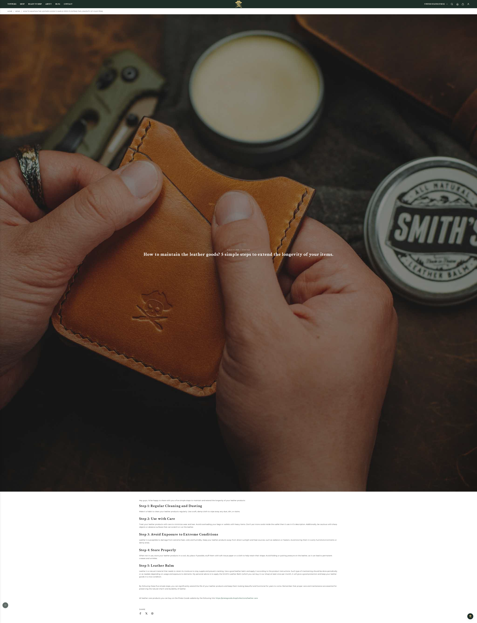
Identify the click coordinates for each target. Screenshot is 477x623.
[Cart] (463, 4)
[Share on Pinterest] (152, 614)
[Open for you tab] (470, 616)
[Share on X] (146, 614)
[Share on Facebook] (140, 614)
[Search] (452, 4)
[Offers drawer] (457, 4)
